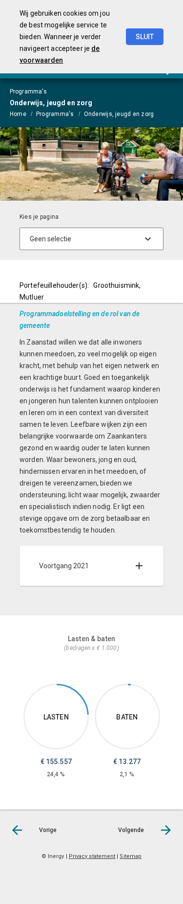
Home (18, 114)
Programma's (55, 114)
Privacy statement (92, 856)
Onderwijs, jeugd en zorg (119, 114)
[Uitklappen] (139, 566)
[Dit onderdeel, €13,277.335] (129, 684)
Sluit (145, 37)
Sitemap (131, 856)
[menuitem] (23, 113)
